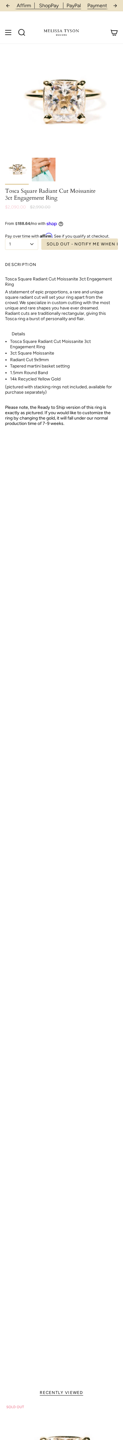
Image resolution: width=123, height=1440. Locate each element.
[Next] (115, 6)
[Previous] (8, 6)
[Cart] (114, 32)
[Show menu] (8, 32)
